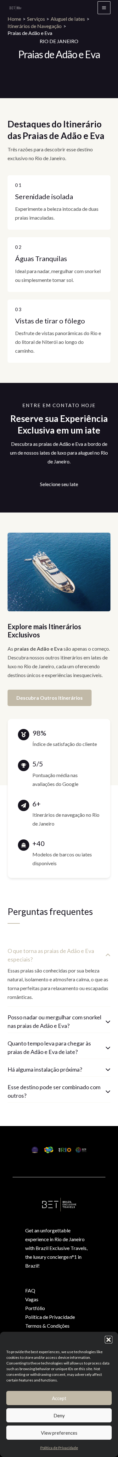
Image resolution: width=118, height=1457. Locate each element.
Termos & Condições (47, 1326)
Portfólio (35, 1308)
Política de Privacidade (59, 1447)
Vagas (31, 1299)
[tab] (59, 975)
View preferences (59, 1433)
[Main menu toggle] (104, 7)
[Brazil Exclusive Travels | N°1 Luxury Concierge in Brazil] (15, 7)
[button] (108, 1340)
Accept (59, 1398)
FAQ (30, 1290)
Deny (59, 1415)
